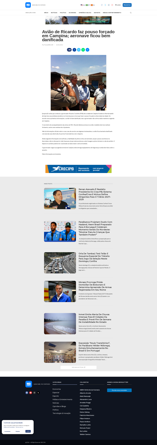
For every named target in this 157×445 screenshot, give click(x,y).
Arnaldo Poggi (85, 402)
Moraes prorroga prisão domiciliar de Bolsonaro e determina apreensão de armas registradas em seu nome (95, 286)
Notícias (54, 12)
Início (46, 12)
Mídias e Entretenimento (112, 12)
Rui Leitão (83, 431)
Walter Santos (85, 434)
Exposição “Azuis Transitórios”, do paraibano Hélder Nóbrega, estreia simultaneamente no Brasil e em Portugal (94, 347)
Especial (56, 393)
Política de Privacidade (9, 427)
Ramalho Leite (85, 425)
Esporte (97, 12)
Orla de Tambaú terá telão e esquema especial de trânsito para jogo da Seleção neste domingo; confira (94, 257)
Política (63, 12)
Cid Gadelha (84, 406)
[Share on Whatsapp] (83, 50)
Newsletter (127, 5)
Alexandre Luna (86, 399)
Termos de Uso (19, 427)
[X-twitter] (38, 392)
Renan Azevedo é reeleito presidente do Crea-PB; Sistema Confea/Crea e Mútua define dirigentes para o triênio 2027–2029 (95, 194)
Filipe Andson (85, 418)
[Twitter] (105, 5)
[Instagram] (108, 5)
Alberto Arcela (85, 393)
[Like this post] (70, 50)
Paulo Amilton (85, 422)
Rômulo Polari (85, 428)
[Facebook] (102, 5)
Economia (72, 12)
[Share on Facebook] (74, 50)
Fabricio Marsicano (87, 415)
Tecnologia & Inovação (62, 413)
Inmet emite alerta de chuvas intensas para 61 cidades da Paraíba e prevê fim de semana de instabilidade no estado (95, 318)
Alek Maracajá (85, 396)
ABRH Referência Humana (90, 390)
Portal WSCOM (48, 45)
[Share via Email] (87, 50)
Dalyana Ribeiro (86, 409)
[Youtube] (112, 5)
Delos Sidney (85, 412)
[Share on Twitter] (79, 50)
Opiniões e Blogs (85, 12)
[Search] (131, 12)
